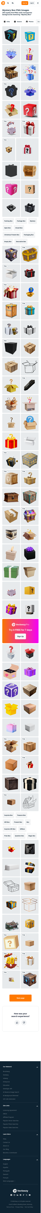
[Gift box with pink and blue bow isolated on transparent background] (11, 727)
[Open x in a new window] (26, 1195)
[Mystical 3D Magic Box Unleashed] (30, 535)
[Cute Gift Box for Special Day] (11, 460)
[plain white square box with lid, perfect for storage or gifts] (30, 727)
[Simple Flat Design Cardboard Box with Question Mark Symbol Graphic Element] (11, 423)
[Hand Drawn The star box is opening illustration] (11, 886)
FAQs (4, 1139)
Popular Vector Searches (11, 1121)
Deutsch (5, 1174)
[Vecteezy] (3, 3)
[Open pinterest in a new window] (20, 1195)
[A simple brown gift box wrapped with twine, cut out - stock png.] (11, 367)
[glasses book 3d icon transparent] (11, 923)
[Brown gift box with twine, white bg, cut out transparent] (30, 348)
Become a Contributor (10, 1153)
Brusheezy (6, 1071)
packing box (8, 221)
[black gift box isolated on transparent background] (30, 208)
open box (7, 228)
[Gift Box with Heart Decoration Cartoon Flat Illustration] (11, 671)
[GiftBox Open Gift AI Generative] (30, 867)
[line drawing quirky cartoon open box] (30, 367)
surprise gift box (9, 829)
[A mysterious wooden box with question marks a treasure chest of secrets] (11, 479)
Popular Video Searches (10, 1127)
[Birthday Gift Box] (30, 783)
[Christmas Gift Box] (11, 292)
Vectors (19, 21)
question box (19, 836)
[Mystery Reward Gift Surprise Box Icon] (11, 329)
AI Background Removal (10, 1095)
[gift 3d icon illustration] (30, 311)
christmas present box (11, 235)
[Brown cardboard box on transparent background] (30, 746)
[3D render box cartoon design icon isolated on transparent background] (30, 572)
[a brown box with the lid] (11, 765)
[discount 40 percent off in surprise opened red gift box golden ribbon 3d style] (11, 961)
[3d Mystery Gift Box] (30, 72)
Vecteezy (6, 1075)
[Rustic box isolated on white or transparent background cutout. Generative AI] (30, 886)
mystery (32, 221)
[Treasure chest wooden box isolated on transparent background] (11, 72)
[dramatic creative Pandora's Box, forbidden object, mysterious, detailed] (11, 255)
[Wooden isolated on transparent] (11, 348)
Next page (20, 998)
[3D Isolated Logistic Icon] (11, 979)
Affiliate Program (8, 1117)
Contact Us (6, 1142)
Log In (32, 3)
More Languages (8, 1181)
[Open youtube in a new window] (29, 1195)
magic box (31, 836)
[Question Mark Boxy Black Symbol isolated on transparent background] (30, 849)
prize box (7, 836)
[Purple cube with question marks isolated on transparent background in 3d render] (11, 690)
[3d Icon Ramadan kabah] (11, 535)
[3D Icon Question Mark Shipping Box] (30, 404)
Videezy (5, 1078)
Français (5, 1178)
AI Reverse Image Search (11, 1092)
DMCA (5, 1114)
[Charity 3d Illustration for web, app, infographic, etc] (11, 497)
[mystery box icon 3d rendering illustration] (30, 91)
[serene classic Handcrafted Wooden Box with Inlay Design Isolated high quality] (30, 497)
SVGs (8, 21)
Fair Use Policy (29, 1207)
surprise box (8, 815)
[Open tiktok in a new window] (23, 1195)
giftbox (22, 829)
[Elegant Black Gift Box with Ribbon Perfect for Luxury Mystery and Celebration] (11, 208)
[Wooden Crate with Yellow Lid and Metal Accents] (11, 311)
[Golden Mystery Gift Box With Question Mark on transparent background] (30, 479)
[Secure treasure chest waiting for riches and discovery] (30, 171)
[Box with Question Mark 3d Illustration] (11, 189)
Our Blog (6, 1149)
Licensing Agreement (10, 1110)
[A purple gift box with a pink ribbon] (30, 671)
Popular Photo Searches (10, 1124)
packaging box (29, 235)
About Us (6, 1146)
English (5, 1164)
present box (18, 822)
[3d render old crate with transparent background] (11, 783)
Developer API (7, 1089)
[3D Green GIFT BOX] (11, 572)
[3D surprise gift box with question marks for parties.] (30, 54)
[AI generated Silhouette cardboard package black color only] (11, 171)
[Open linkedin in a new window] (17, 1195)
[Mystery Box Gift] (11, 385)
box (28, 822)
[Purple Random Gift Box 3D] (11, 609)
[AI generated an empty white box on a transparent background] (11, 273)
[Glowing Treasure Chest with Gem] (30, 516)
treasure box (21, 815)
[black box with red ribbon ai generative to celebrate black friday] (30, 273)
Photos (31, 21)
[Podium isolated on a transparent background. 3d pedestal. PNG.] (11, 867)
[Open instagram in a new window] (14, 1195)
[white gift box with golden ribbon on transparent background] (30, 961)
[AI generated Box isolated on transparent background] (30, 709)
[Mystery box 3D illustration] (11, 54)
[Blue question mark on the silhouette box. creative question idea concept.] (11, 91)
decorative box (21, 241)
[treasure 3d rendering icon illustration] (11, 905)
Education (6, 1085)
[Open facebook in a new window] (11, 1195)
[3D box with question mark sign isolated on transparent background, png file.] (30, 110)
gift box (7, 822)
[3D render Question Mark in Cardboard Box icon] (30, 423)
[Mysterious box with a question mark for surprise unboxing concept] (30, 189)
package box (21, 221)
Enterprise (6, 1082)
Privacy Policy (19, 1207)
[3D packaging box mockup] (30, 441)
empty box (7, 241)
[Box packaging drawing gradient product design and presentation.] (30, 905)
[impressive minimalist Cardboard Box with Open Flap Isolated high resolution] (11, 746)
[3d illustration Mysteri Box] (11, 35)
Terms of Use (10, 1207)
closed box (19, 228)
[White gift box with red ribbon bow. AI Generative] (30, 128)
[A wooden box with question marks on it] (8, 149)
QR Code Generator (9, 1099)
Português (6, 1171)
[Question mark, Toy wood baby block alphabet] (11, 942)
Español (5, 1167)
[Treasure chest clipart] (30, 255)
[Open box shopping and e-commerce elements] (11, 709)
